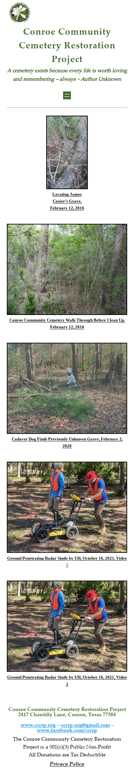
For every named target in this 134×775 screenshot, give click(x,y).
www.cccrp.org (38, 725)
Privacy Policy (67, 764)
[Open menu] (67, 95)
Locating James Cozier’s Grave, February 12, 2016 (67, 201)
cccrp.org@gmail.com (85, 725)
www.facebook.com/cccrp (67, 731)
